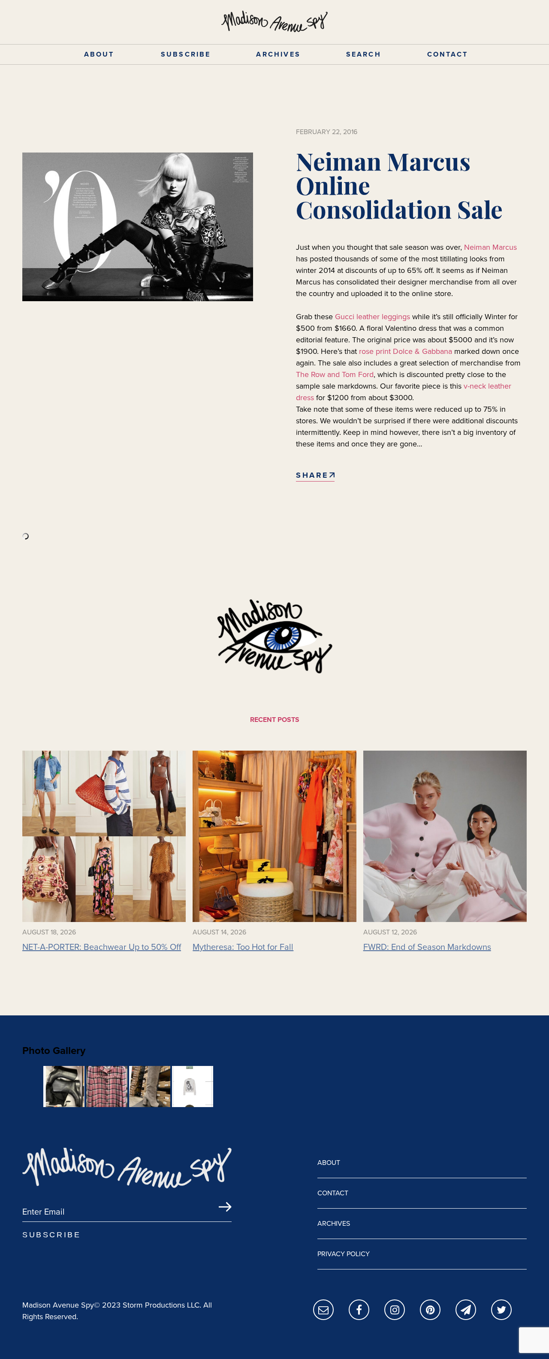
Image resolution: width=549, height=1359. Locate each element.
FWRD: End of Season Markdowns (427, 947)
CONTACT (447, 54)
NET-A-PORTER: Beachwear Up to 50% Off (101, 947)
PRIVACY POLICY (343, 1254)
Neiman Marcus (490, 247)
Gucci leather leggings (372, 316)
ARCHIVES (278, 54)
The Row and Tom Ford (335, 374)
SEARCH (363, 54)
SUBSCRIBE (186, 54)
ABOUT (99, 54)
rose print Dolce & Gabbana (405, 351)
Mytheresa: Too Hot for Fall (243, 947)
